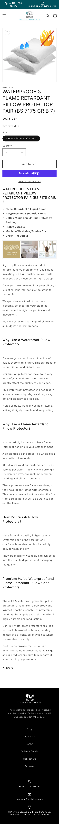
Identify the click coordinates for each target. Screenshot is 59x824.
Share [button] (9, 667)
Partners (29, 766)
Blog (29, 729)
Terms (29, 743)
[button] (4, 15)
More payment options (30, 181)
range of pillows (40, 321)
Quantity (7, 145)
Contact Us (29, 758)
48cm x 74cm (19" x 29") (21, 138)
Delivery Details (29, 751)
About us (29, 736)
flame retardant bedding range (34, 650)
